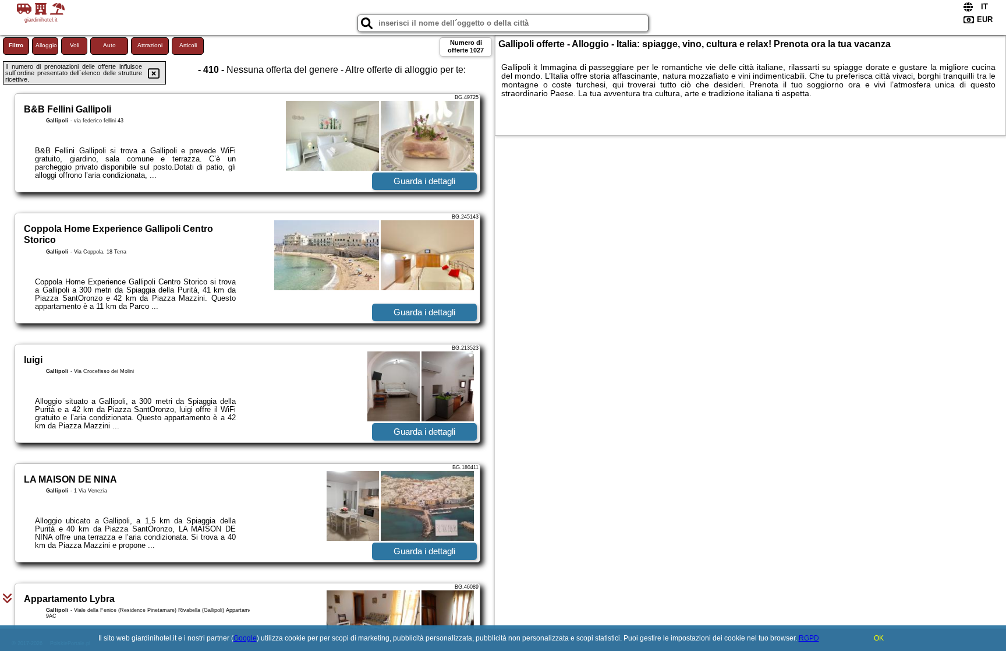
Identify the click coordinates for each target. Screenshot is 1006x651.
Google (245, 638)
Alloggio (46, 45)
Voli (74, 45)
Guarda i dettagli (424, 181)
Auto (109, 45)
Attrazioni (149, 45)
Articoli (188, 45)
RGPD (809, 638)
